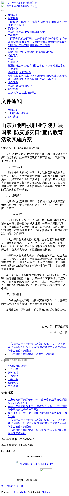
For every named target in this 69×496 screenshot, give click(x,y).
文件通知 (13, 116)
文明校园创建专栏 (18, 113)
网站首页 (13, 15)
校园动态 (13, 382)
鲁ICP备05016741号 (12, 486)
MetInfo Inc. (48, 492)
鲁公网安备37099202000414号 (36, 464)
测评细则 (13, 372)
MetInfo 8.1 (20, 492)
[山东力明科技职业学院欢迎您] (34, 4)
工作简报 (13, 376)
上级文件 (13, 379)
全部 (10, 32)
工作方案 (13, 369)
